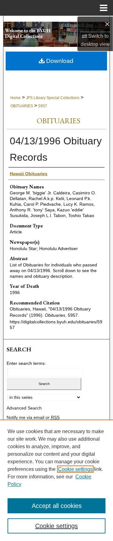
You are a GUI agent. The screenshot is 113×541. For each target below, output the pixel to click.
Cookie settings (75, 469)
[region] (56, 480)
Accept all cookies (57, 505)
